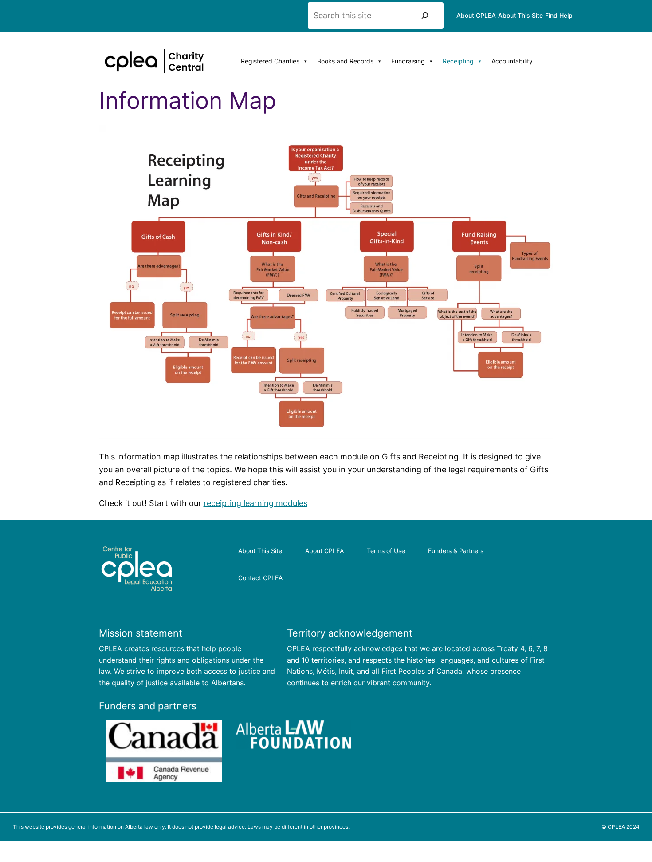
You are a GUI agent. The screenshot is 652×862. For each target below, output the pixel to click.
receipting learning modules (255, 503)
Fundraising (408, 61)
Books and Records (345, 61)
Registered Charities (270, 61)
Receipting (458, 61)
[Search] (425, 15)
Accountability (512, 61)
